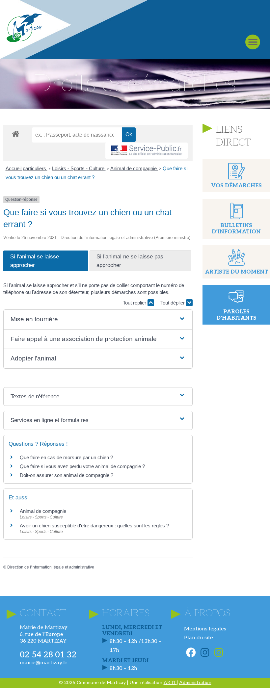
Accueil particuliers (26, 168)
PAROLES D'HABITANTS (236, 315)
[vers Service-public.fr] (146, 151)
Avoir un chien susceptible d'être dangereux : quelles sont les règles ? (94, 525)
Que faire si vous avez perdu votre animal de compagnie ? (82, 466)
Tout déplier (173, 302)
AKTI (170, 682)
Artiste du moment (236, 272)
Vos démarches (236, 186)
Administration (195, 682)
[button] (252, 42)
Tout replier (135, 302)
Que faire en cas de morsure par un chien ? (66, 457)
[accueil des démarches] (15, 133)
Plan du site (198, 638)
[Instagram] (205, 652)
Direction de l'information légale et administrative (50, 567)
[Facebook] (191, 652)
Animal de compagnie (134, 168)
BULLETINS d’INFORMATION (236, 229)
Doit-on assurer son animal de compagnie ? (66, 475)
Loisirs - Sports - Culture (79, 168)
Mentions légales (205, 629)
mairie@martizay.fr (44, 663)
